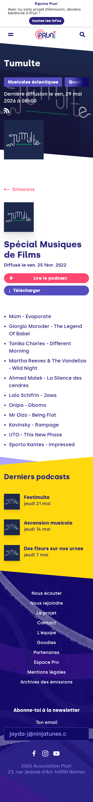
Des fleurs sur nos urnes (53, 548)
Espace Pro (46, 662)
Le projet (46, 613)
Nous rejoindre (46, 603)
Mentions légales (46, 672)
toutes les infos (46, 20)
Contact (46, 623)
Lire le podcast (50, 278)
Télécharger (26, 290)
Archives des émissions (46, 682)
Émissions (23, 189)
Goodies (46, 642)
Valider (72, 734)
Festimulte (37, 497)
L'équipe (46, 632)
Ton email (46, 722)
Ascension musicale (48, 523)
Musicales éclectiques (33, 82)
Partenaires (46, 652)
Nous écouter (46, 593)
